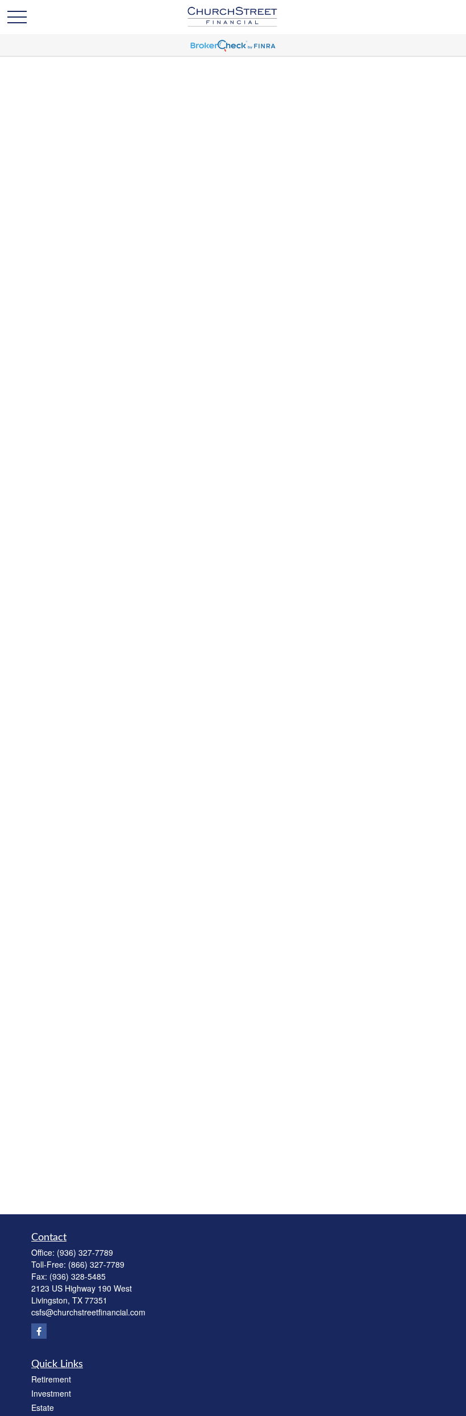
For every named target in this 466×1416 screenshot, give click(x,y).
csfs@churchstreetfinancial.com (88, 1312)
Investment (51, 1393)
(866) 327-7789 (96, 1264)
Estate (42, 1407)
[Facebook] (39, 1331)
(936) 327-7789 (85, 1252)
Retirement (51, 1379)
